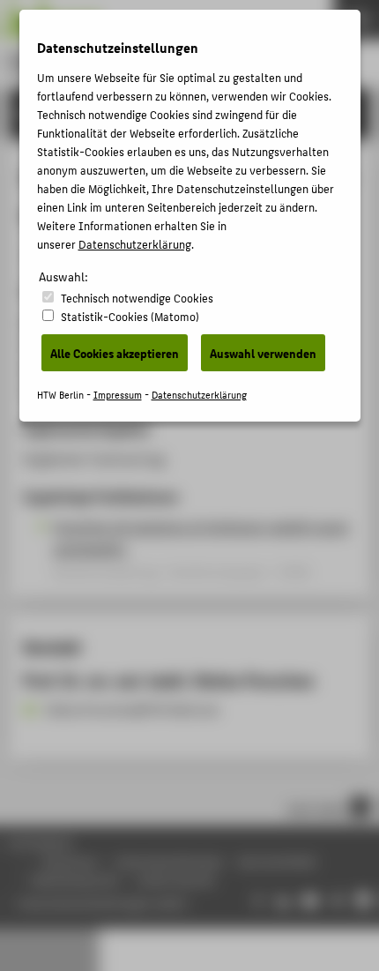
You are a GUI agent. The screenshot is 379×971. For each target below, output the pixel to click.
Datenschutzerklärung (134, 244)
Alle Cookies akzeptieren (114, 352)
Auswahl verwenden (263, 352)
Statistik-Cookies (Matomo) (130, 316)
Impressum (117, 394)
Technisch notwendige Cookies (137, 297)
